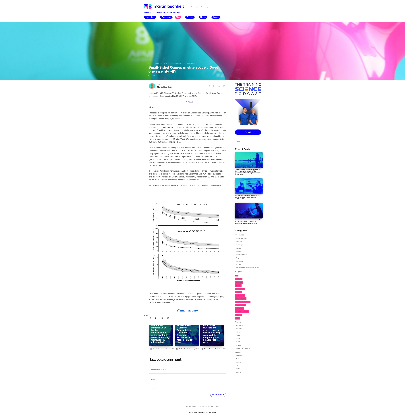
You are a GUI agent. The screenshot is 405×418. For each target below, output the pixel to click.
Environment (240, 289)
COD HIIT (239, 329)
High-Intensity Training (182, 63)
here (191, 102)
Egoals (238, 285)
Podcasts (247, 132)
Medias (203, 17)
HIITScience (239, 325)
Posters (238, 362)
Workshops (239, 245)
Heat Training (240, 295)
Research (239, 251)
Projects (190, 17)
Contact (216, 17)
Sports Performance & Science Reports (247, 267)
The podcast (166, 17)
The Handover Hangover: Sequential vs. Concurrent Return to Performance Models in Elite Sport (184, 333)
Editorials (239, 282)
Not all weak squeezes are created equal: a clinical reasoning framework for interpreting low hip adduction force (212, 333)
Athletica (238, 332)
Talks (237, 365)
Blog (178, 17)
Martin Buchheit (164, 87)
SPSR (238, 342)
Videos (238, 368)
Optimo (238, 338)
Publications (239, 261)
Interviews (239, 355)
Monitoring (239, 308)
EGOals (238, 264)
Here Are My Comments (243, 348)
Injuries (238, 315)
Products (238, 345)
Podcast (238, 359)
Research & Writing (241, 254)
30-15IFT (238, 335)
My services (150, 17)
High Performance (241, 238)
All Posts (238, 279)
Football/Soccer (157, 63)
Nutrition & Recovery (242, 311)
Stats (237, 318)
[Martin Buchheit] (164, 14)
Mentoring (239, 241)
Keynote (238, 248)
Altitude (238, 292)
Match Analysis (240, 305)
